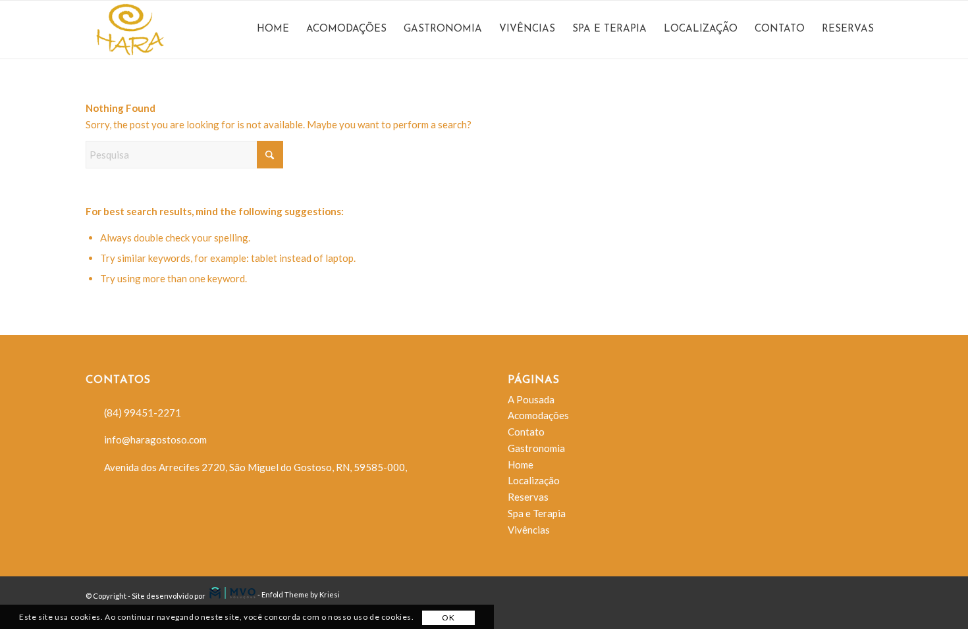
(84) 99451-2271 (142, 412)
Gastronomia (536, 448)
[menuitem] (273, 30)
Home (520, 464)
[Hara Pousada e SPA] (159, 30)
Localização (534, 480)
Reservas (528, 497)
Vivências (529, 530)
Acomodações (538, 415)
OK (448, 617)
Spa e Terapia (537, 513)
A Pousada (531, 399)
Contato (526, 432)
